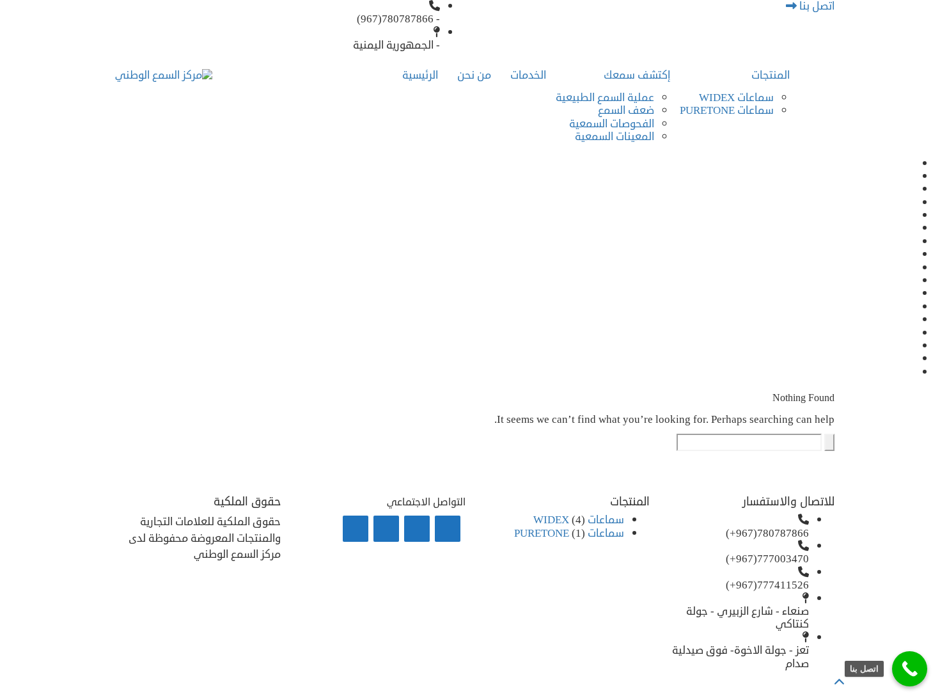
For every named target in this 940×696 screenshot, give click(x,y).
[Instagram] (386, 529)
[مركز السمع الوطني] (163, 76)
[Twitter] (447, 529)
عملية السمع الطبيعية (605, 98)
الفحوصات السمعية (611, 124)
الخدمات (528, 75)
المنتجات (770, 75)
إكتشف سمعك (637, 75)
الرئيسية (420, 75)
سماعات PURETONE (727, 110)
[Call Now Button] (909, 668)
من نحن (474, 75)
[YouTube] (355, 529)
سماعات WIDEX (736, 98)
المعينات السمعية (614, 137)
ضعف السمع (626, 110)
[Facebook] (417, 529)
